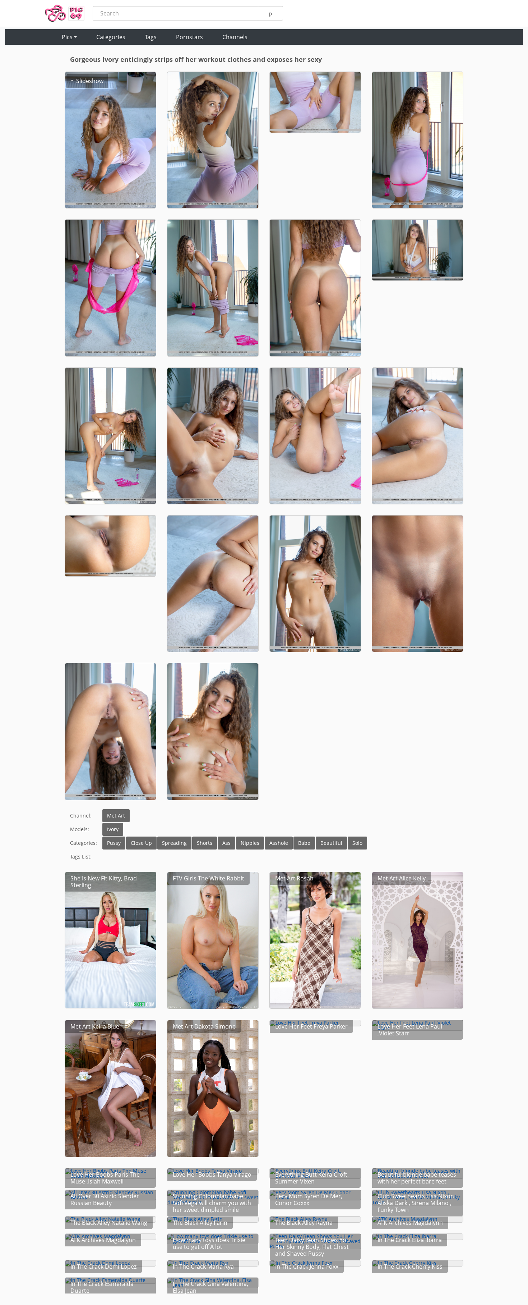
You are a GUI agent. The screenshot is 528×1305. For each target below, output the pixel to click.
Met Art (116, 815)
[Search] (270, 13)
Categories (110, 37)
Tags (151, 37)
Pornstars (189, 37)
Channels (234, 37)
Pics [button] (67, 37)
